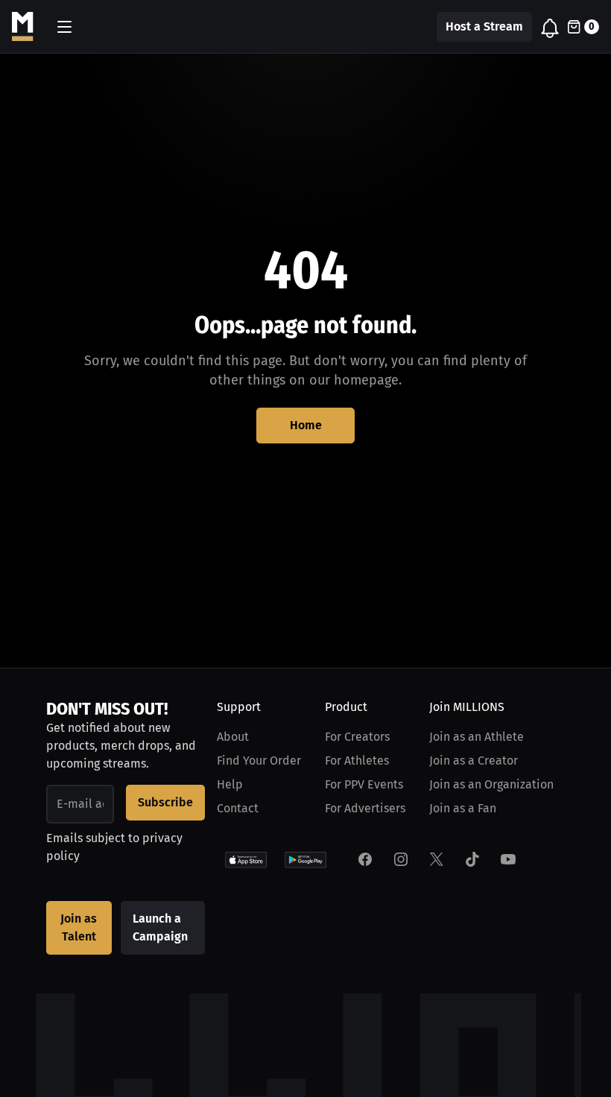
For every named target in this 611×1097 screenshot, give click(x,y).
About (233, 737)
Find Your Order (259, 760)
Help (230, 784)
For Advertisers (365, 808)
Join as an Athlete (476, 737)
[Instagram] (401, 859)
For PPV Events (364, 784)
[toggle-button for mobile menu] (64, 27)
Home (306, 425)
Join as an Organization (491, 784)
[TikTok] (472, 859)
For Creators (357, 737)
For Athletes (357, 760)
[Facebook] (365, 859)
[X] (437, 859)
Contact (238, 808)
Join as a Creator (473, 760)
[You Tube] (508, 859)
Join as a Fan (462, 808)
